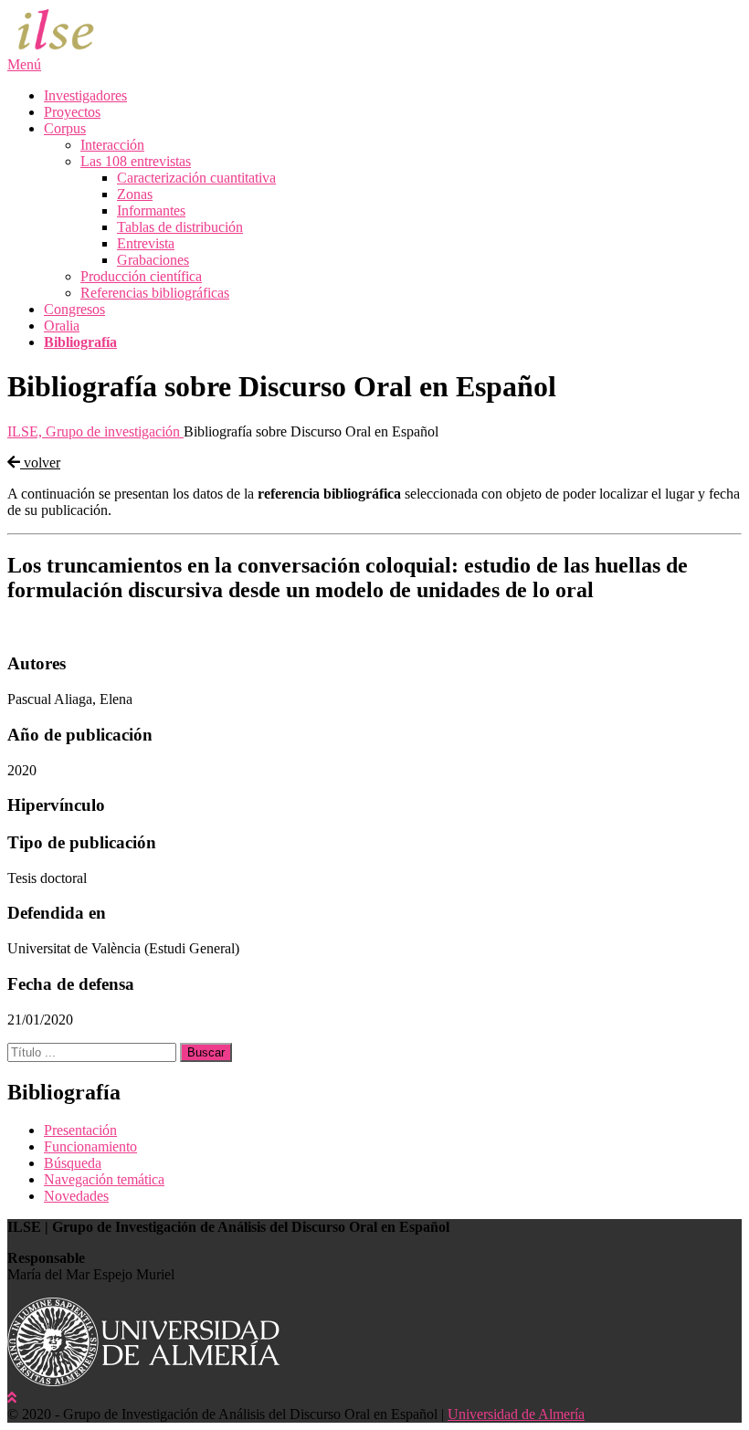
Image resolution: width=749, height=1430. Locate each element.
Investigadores (85, 95)
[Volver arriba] (11, 1397)
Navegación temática (104, 1179)
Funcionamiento (90, 1146)
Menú (24, 64)
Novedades (76, 1196)
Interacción (112, 144)
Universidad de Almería (516, 1414)
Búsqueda (72, 1163)
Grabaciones (153, 260)
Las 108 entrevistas (135, 161)
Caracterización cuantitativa (196, 177)
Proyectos (72, 112)
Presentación (80, 1130)
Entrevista (145, 243)
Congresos (74, 309)
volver (40, 462)
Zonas (135, 194)
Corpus (65, 128)
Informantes (151, 210)
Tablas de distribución (180, 227)
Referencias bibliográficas (154, 292)
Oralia (61, 325)
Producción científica (141, 276)
